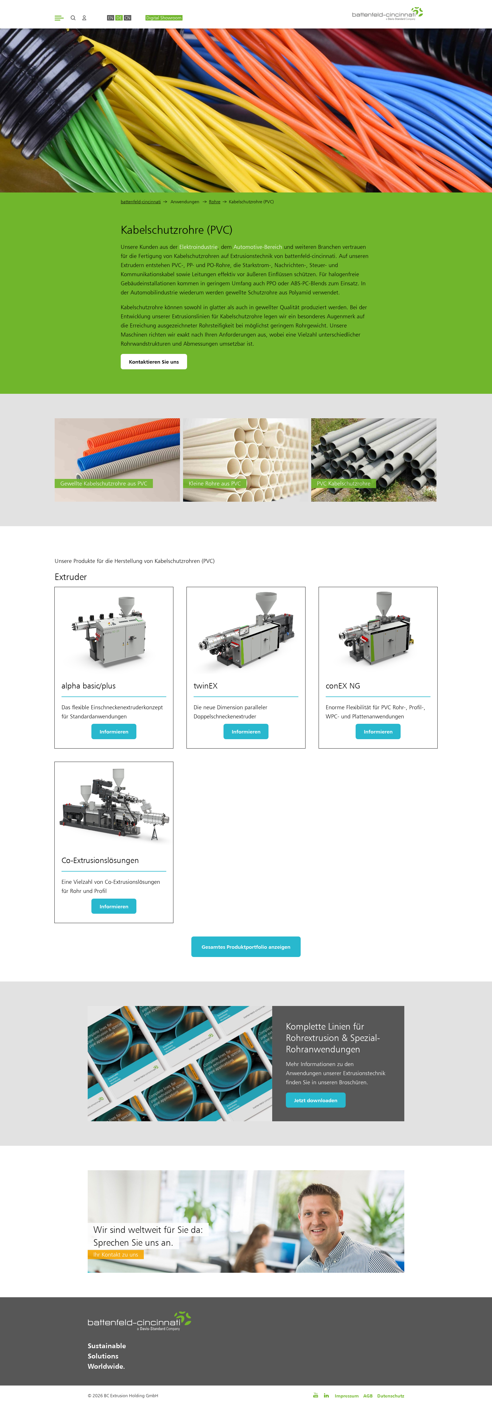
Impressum (347, 1396)
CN (127, 18)
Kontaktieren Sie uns (154, 361)
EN (110, 18)
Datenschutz (390, 1396)
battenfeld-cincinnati (141, 201)
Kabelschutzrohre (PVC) (251, 201)
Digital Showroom (163, 18)
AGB (368, 1396)
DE (119, 18)
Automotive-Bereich (257, 246)
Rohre (214, 201)
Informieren (114, 731)
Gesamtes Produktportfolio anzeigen (246, 947)
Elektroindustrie (198, 246)
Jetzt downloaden (315, 1100)
